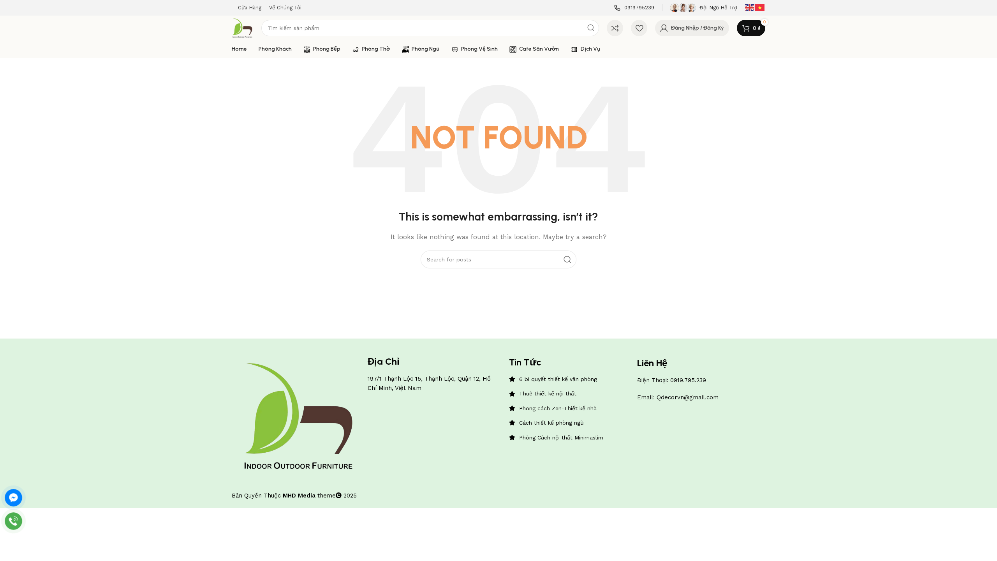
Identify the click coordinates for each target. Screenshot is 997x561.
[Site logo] (243, 27)
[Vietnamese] (760, 7)
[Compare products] (615, 28)
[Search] (591, 28)
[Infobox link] (634, 8)
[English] (750, 7)
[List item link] (569, 379)
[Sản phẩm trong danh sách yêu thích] (639, 28)
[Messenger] (13, 497)
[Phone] (13, 521)
